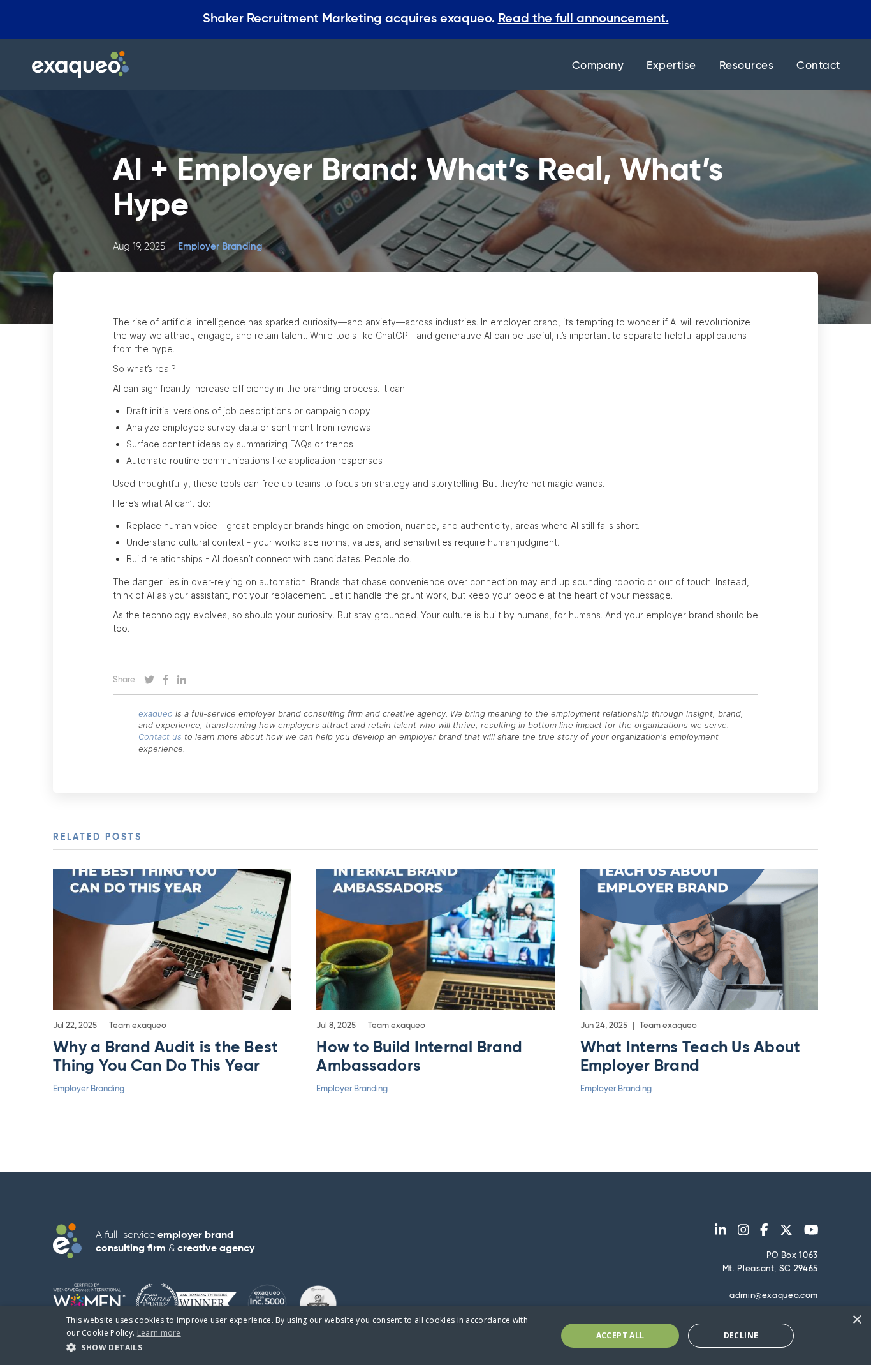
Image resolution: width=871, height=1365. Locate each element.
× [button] (856, 1320)
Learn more (159, 1332)
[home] (77, 64)
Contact (818, 66)
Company (598, 66)
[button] (304, 1347)
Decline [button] (741, 1335)
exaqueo (155, 713)
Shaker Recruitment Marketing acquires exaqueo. (436, 19)
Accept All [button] (620, 1335)
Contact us (160, 736)
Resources (746, 66)
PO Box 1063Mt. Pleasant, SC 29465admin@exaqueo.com (770, 1275)
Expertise (671, 66)
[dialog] (435, 1335)
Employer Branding (220, 246)
